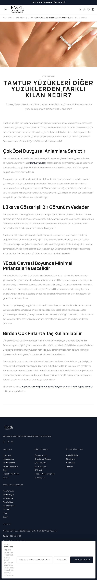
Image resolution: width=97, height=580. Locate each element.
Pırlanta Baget (8, 494)
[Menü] (5, 9)
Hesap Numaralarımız (11, 474)
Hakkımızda (7, 455)
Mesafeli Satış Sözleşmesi (45, 474)
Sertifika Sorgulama (10, 466)
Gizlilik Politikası (40, 466)
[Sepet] (93, 9)
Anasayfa (7, 18)
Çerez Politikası (40, 462)
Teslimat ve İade (41, 455)
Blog (4, 470)
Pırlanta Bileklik (8, 506)
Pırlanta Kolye (8, 498)
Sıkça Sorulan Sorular (43, 459)
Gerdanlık (6, 509)
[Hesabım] (84, 9)
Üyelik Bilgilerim (72, 455)
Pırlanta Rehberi (9, 462)
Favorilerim (70, 462)
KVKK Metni (39, 470)
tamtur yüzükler (38, 162)
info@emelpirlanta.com (14, 541)
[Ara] (80, 9)
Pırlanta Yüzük (8, 491)
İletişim (5, 477)
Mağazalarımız (8, 459)
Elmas (5, 517)
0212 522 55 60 (12, 536)
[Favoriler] (88, 9)
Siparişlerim (70, 459)
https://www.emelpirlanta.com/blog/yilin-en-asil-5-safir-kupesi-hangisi (57, 386)
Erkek (5, 513)
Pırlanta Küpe (8, 502)
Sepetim (69, 466)
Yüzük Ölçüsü (40, 477)
